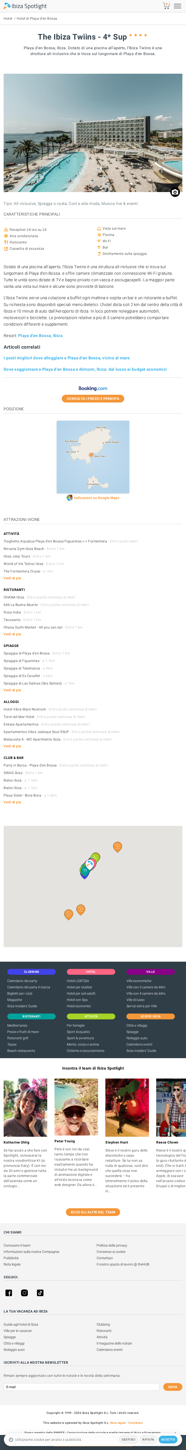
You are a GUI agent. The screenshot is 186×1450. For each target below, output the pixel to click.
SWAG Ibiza (23, 773)
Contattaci (105, 1258)
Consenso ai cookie (111, 1252)
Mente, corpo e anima (83, 1044)
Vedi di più (12, 578)
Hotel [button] (91, 972)
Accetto (168, 1439)
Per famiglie (76, 1025)
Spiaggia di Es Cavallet (28, 676)
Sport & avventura (80, 1038)
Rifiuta (148, 1439)
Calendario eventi (139, 1044)
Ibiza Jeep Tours (27, 556)
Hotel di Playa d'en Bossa (37, 18)
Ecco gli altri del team (93, 1212)
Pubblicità (11, 1258)
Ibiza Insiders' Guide (22, 1006)
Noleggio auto (136, 1038)
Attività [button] (91, 1016)
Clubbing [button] (31, 972)
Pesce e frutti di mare (23, 1032)
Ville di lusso (135, 1000)
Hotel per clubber (79, 987)
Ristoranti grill (17, 1038)
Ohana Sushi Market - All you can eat (43, 627)
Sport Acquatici (78, 1032)
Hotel (8, 18)
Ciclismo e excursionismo (85, 1051)
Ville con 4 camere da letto (145, 993)
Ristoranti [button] (31, 1016)
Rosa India (22, 612)
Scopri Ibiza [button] (151, 1016)
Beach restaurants (21, 1051)
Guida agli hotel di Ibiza (21, 1324)
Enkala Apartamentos (47, 724)
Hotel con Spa (77, 1000)
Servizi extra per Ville (141, 1006)
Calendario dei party (22, 981)
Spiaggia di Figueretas (29, 661)
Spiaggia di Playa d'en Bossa (37, 653)
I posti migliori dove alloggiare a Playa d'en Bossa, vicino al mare (67, 357)
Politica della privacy (112, 1245)
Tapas (11, 1044)
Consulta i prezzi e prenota (93, 399)
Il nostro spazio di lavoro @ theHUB (123, 1264)
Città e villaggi (136, 1025)
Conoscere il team (17, 1245)
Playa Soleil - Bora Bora (30, 795)
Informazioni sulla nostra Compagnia (31, 1252)
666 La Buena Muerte (46, 605)
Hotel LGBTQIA (78, 981)
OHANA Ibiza (39, 597)
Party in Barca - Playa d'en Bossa (56, 765)
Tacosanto (22, 620)
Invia (172, 1387)
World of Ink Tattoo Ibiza (34, 564)
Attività (102, 1337)
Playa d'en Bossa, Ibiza (40, 335)
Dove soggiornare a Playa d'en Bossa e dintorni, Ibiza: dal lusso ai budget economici (85, 369)
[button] (80, 910)
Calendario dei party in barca (28, 987)
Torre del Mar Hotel (44, 717)
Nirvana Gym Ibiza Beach (34, 549)
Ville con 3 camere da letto (145, 987)
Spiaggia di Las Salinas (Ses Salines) (39, 683)
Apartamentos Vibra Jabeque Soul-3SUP (62, 732)
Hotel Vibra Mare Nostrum (50, 709)
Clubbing (103, 1324)
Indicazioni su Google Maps (96, 498)
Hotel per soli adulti (81, 993)
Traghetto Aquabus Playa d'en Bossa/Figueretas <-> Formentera (71, 541)
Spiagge (132, 1032)
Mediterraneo (17, 1025)
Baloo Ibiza (20, 780)
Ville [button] (150, 972)
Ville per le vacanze (18, 1331)
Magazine (14, 1000)
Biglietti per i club (19, 993)
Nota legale (12, 1264)
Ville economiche (138, 981)
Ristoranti (104, 1331)
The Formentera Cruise (28, 571)
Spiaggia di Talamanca (28, 668)
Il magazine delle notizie (114, 1343)
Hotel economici (79, 1006)
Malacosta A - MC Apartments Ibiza (58, 739)
